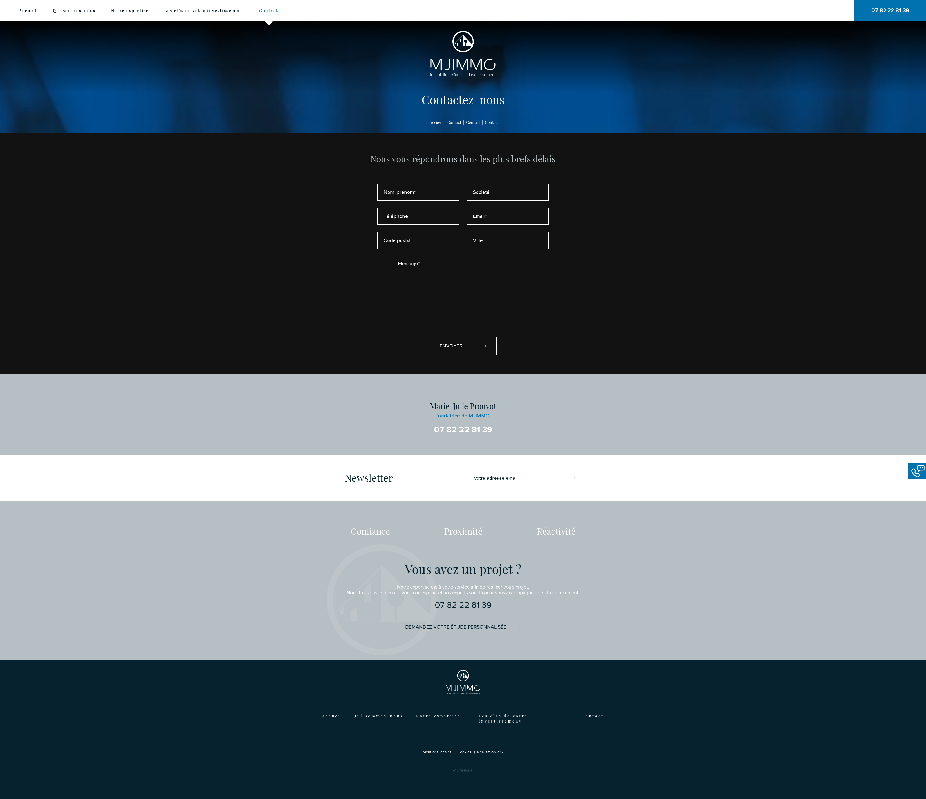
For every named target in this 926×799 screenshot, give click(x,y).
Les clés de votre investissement (204, 10)
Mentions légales (437, 752)
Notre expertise (130, 10)
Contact (268, 10)
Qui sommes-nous (74, 10)
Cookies (464, 752)
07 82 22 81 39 (463, 430)
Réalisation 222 (490, 752)
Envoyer (451, 346)
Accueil (28, 10)
